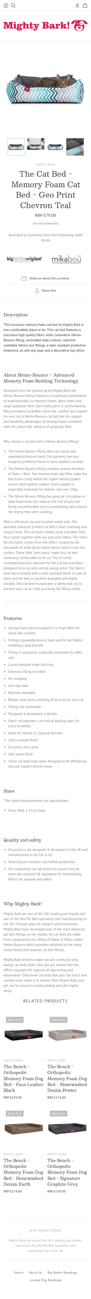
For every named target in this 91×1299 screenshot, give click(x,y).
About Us (35, 1272)
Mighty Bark (13, 1060)
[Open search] (13, 5)
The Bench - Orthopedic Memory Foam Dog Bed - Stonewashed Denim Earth (23, 1172)
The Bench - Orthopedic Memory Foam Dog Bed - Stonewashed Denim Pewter (67, 1078)
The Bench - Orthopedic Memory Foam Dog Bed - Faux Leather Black (24, 1078)
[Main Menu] (6, 5)
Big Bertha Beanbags (62, 1272)
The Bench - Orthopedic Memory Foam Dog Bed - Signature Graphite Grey (67, 1172)
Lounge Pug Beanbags (46, 1280)
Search (18, 1272)
